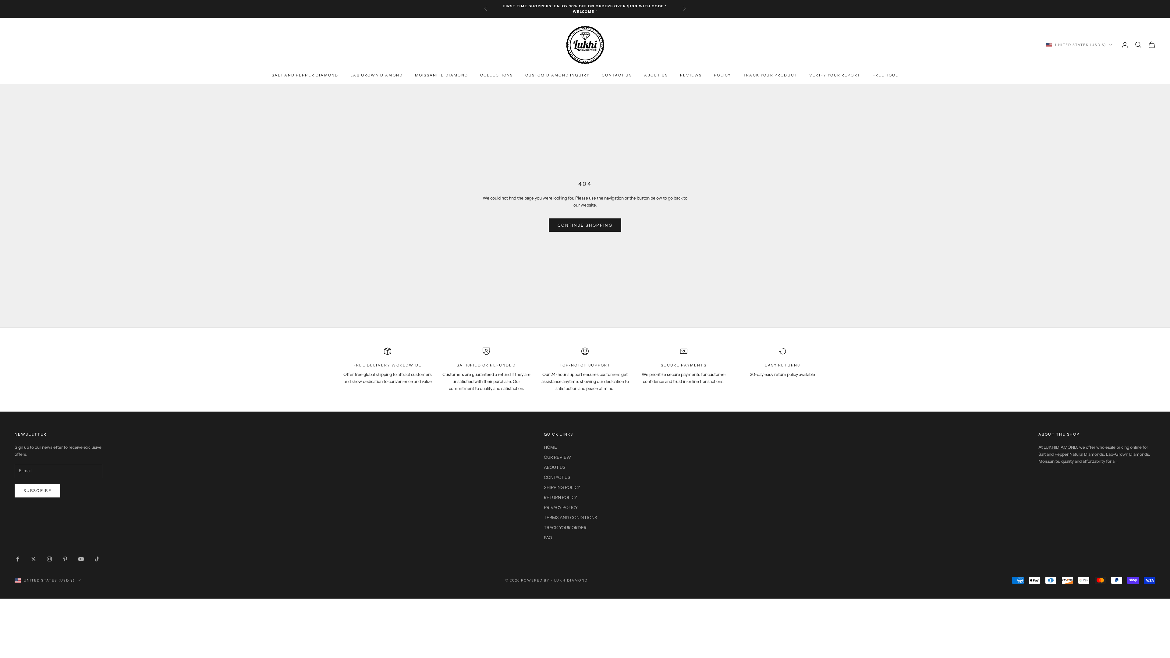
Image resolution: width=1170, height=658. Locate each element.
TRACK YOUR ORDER (565, 527)
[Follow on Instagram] (49, 559)
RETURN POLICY (560, 497)
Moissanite (1048, 461)
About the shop (1059, 434)
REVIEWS (691, 75)
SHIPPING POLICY (562, 487)
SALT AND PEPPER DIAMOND (305, 75)
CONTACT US (617, 75)
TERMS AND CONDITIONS (570, 517)
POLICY (722, 75)
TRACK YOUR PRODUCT (770, 75)
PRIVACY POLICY (561, 507)
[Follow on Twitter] (33, 559)
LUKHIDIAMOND (1060, 447)
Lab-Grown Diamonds (1127, 454)
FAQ (548, 537)
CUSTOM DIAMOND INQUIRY (557, 75)
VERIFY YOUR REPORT (834, 75)
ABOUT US (656, 75)
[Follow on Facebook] (18, 559)
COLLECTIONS (496, 75)
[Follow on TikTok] (97, 559)
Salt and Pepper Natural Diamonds (1071, 454)
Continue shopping (585, 225)
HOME (550, 447)
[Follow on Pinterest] (65, 559)
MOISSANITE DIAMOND (441, 75)
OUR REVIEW (557, 457)
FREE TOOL (885, 75)
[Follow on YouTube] (81, 559)
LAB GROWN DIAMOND (376, 75)
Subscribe (37, 490)
